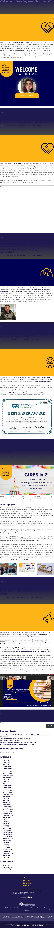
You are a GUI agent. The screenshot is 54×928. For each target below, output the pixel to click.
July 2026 (6, 760)
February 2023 (7, 829)
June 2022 (6, 844)
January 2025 (7, 787)
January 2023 (7, 831)
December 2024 (8, 789)
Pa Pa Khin (31, 642)
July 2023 (6, 819)
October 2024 (7, 793)
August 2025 (7, 777)
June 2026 (6, 762)
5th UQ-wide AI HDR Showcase (10, 740)
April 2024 (6, 802)
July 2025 (6, 779)
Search (2, 723)
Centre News (10, 112)
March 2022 (6, 848)
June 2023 (6, 821)
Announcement (20, 112)
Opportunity (7, 869)
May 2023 (6, 823)
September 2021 (8, 853)
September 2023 (8, 815)
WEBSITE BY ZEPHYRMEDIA (37, 925)
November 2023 (8, 812)
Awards (5, 871)
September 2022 (8, 838)
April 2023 (6, 825)
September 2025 (8, 776)
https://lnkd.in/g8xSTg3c (18, 659)
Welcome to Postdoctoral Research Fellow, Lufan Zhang (18, 742)
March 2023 (6, 827)
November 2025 (8, 772)
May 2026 (6, 764)
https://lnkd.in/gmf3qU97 (42, 381)
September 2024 (8, 794)
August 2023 (7, 817)
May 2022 (6, 846)
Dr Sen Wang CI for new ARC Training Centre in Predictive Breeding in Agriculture (23, 249)
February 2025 (7, 785)
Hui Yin (14, 642)
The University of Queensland (29, 636)
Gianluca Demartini (46, 377)
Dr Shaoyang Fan (19, 163)
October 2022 (7, 836)
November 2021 (8, 850)
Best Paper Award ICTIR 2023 (18, 336)
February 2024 (7, 806)
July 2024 (6, 798)
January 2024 (7, 808)
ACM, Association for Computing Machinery (23, 393)
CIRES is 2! (6, 452)
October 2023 (7, 813)
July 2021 (6, 857)
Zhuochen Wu (18, 42)
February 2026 (7, 766)
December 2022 (8, 832)
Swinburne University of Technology (12, 648)
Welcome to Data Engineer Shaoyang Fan (26, 121)
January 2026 (7, 768)
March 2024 (7, 804)
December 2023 (8, 810)
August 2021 (7, 855)
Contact (19, 925)
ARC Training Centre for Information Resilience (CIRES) (33, 651)
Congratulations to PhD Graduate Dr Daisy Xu (15, 738)
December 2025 (8, 770)
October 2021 (7, 851)
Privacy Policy (25, 925)
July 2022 (6, 842)
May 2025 (6, 783)
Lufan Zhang (42, 642)
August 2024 (7, 796)
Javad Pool (3, 644)
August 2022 (7, 840)
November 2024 (8, 791)
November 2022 (8, 834)
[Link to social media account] (29, 897)
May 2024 (6, 800)
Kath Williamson (37, 5)
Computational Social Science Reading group (24, 592)
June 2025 (6, 781)
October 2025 (7, 774)
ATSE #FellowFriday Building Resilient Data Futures (17, 744)
